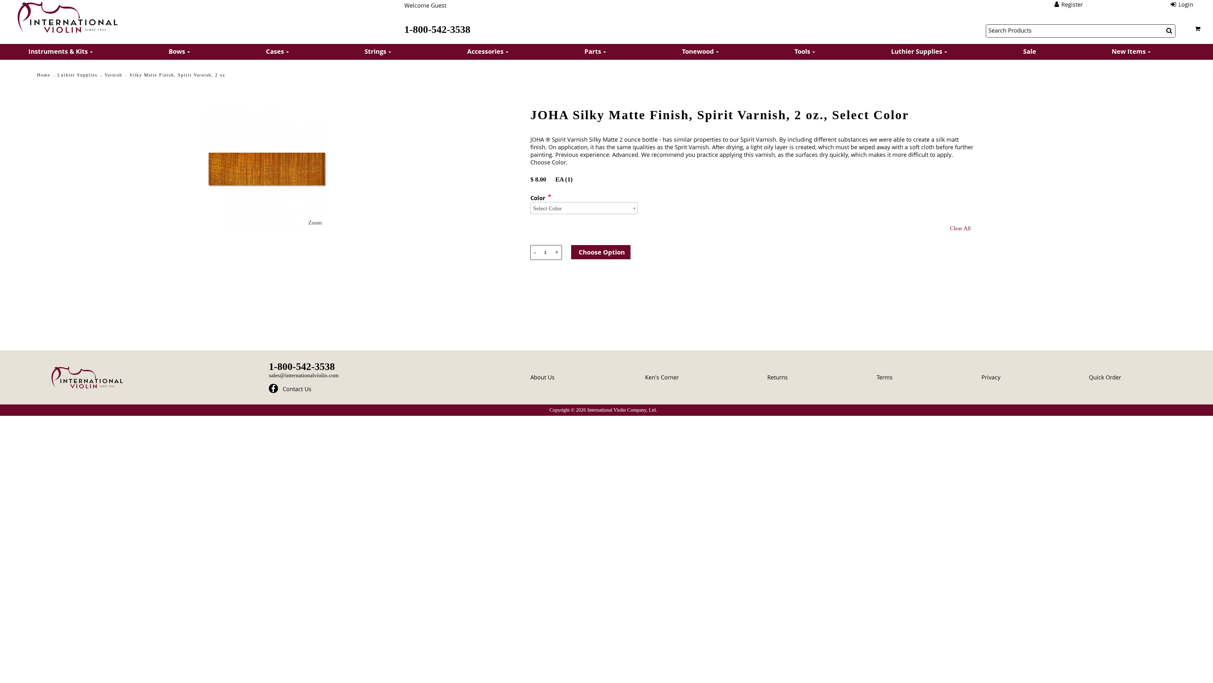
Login (1186, 4)
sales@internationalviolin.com (304, 375)
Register (1072, 4)
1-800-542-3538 (437, 29)
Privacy (990, 377)
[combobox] (584, 208)
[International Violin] (67, 17)
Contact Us (297, 389)
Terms (885, 377)
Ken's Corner (662, 377)
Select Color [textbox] (547, 208)
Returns (777, 377)
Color (537, 198)
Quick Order (1105, 377)
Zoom (315, 222)
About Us (542, 377)
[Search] (1169, 30)
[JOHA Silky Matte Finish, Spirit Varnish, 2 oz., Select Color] (267, 111)
